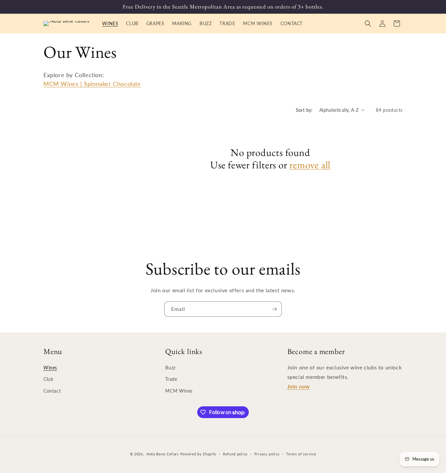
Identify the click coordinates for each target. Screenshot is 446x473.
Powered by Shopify (198, 454)
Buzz (170, 367)
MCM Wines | (63, 83)
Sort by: (304, 110)
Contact (52, 391)
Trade (171, 379)
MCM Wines (178, 391)
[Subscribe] (274, 309)
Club (48, 379)
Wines (50, 367)
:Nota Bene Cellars (162, 454)
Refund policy (235, 454)
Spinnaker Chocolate (112, 83)
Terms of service (301, 454)
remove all (309, 165)
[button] (368, 23)
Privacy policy (267, 454)
